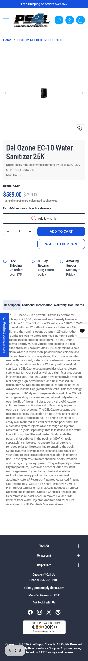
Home (7, 40)
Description (12, 305)
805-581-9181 (49, 580)
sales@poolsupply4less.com (44, 588)
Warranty (60, 305)
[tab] (12, 305)
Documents (76, 305)
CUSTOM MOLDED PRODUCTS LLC (40, 40)
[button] (6, 20)
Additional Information (36, 305)
